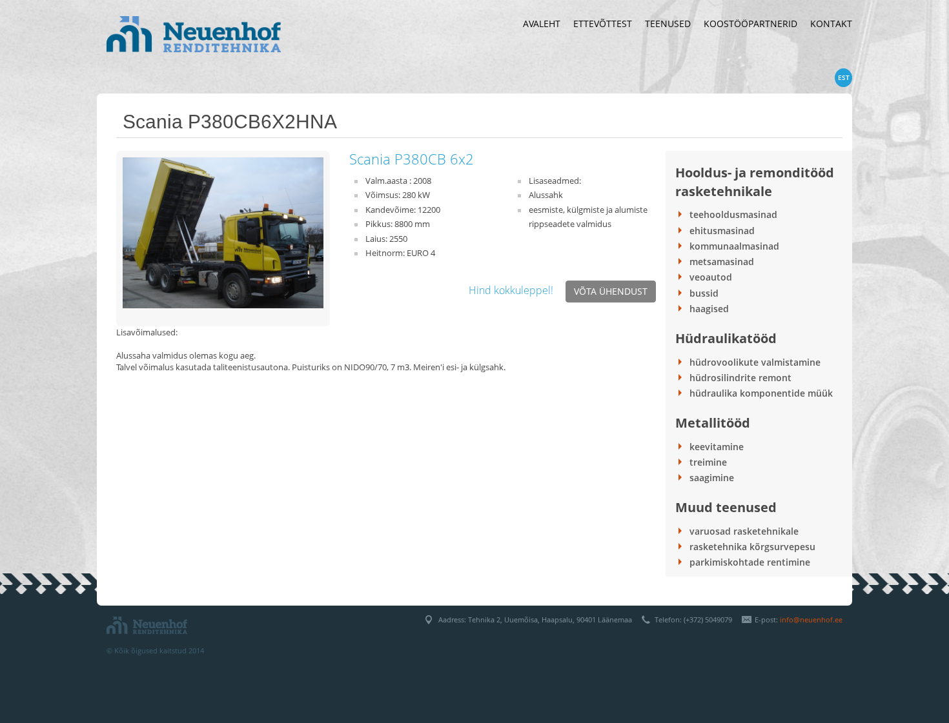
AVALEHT (541, 23)
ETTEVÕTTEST (602, 23)
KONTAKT (831, 23)
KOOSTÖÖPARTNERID (750, 23)
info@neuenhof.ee (811, 619)
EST (844, 77)
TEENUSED (668, 23)
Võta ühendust (611, 291)
